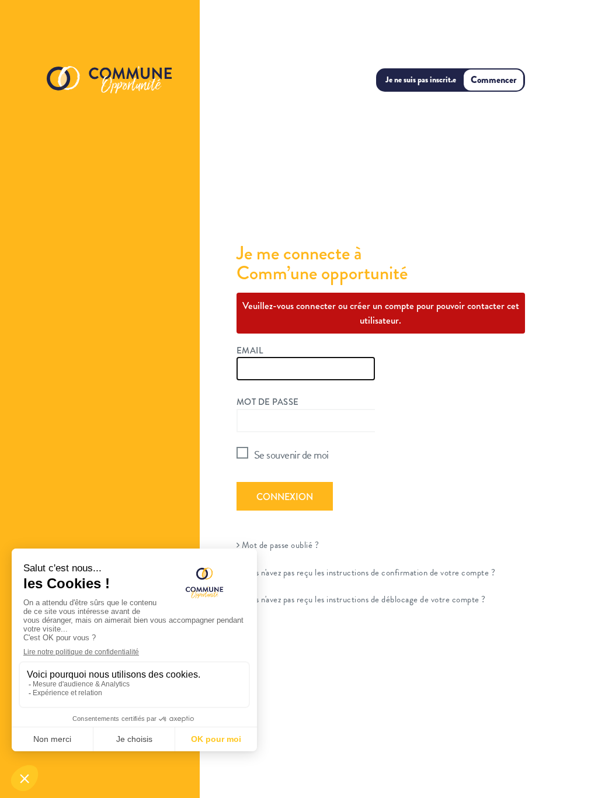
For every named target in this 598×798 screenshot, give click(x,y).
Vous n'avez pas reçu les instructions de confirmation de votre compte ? (367, 572)
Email (250, 350)
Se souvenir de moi (291, 454)
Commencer (494, 79)
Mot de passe (268, 401)
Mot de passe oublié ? (279, 545)
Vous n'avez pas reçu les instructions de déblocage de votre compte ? (362, 599)
